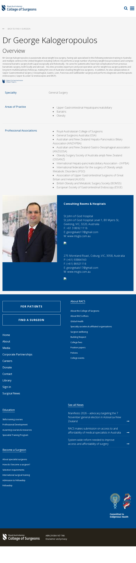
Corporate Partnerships (17, 354)
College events (77, 358)
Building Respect (78, 337)
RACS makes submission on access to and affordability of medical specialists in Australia (94, 430)
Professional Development (15, 424)
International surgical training (16, 475)
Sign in (6, 387)
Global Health (76, 321)
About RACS (77, 301)
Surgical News (11, 393)
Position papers (77, 347)
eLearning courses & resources (17, 429)
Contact (7, 374)
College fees (76, 342)
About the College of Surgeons (84, 310)
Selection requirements (13, 469)
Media (6, 348)
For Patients (31, 306)
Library (6, 380)
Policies (74, 352)
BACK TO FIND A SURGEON (19, 28)
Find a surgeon (31, 320)
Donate (7, 367)
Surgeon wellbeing (79, 331)
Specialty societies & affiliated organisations (91, 326)
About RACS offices (79, 316)
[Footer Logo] (20, 537)
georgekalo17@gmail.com (82, 232)
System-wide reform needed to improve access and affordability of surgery (91, 442)
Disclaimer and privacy (56, 539)
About (6, 341)
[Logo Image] (19, 10)
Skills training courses (12, 419)
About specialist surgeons (14, 459)
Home (6, 335)
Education (8, 410)
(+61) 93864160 (76, 260)
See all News (76, 405)
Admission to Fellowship (13, 480)
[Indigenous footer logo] (121, 506)
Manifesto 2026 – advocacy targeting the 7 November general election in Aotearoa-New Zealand (94, 417)
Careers (7, 361)
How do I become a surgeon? (16, 464)
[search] (127, 8)
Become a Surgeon (14, 450)
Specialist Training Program (15, 435)
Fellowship (7, 485)
